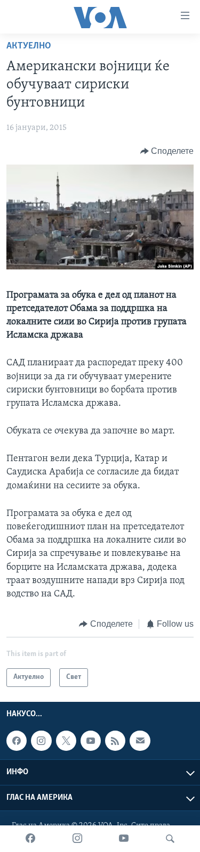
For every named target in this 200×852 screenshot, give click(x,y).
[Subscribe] (140, 741)
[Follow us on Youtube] (91, 741)
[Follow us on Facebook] (16, 741)
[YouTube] (123, 838)
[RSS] (115, 741)
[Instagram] (77, 838)
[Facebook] (30, 838)
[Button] (167, 151)
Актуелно (28, 46)
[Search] (170, 838)
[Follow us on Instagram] (41, 741)
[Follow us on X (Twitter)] (66, 741)
